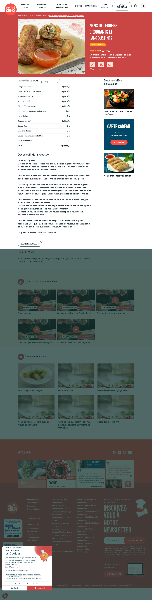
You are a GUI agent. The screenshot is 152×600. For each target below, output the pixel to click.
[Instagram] (124, 452)
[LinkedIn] (119, 452)
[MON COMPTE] (141, 6)
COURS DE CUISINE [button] (25, 6)
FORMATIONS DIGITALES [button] (42, 6)
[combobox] (45, 82)
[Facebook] (114, 452)
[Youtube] (130, 452)
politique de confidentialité (114, 551)
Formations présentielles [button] (62, 6)
